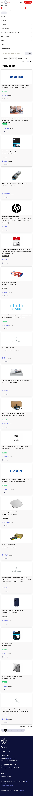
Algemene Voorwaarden (7, 785)
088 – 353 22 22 (10, 758)
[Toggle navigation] (2, 2)
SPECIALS (4, 58)
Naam (19, 58)
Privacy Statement (5, 783)
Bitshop (22, 790)
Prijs (25, 58)
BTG (26, 781)
